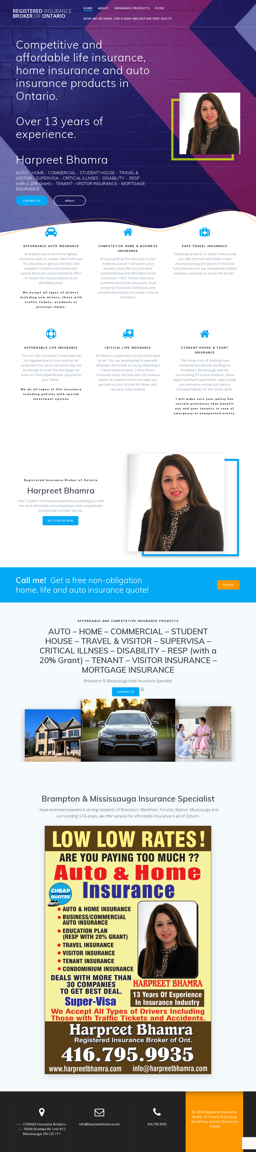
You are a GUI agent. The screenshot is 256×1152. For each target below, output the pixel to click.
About (103, 8)
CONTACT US (125, 692)
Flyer (159, 8)
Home (88, 8)
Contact (228, 585)
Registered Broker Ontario (42, 13)
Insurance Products (132, 8)
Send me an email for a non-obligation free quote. (128, 18)
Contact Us (32, 200)
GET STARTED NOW (60, 520)
